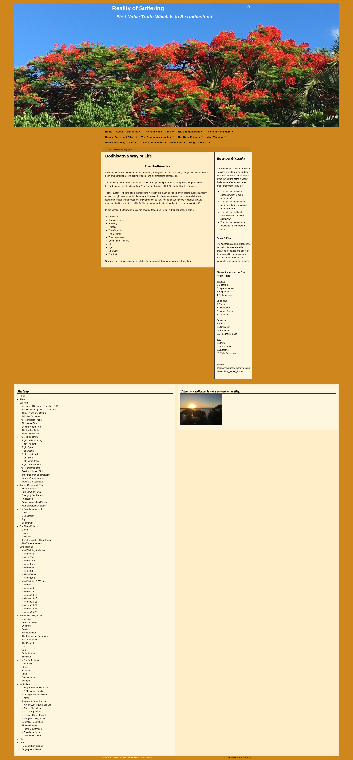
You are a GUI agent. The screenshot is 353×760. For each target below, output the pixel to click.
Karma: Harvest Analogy (34, 506)
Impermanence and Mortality (36, 475)
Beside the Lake (32, 732)
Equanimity (27, 523)
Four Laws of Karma (32, 492)
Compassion (28, 516)
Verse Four (29, 564)
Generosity (27, 663)
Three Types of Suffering (34, 413)
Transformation (29, 633)
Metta (26, 698)
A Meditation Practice (34, 691)
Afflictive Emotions (31, 416)
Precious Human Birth (32, 471)
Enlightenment (29, 653)
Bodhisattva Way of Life (119, 142)
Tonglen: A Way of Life (35, 718)
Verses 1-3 (29, 584)
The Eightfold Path (189, 131)
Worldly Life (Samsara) (33, 482)
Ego (24, 650)
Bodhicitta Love (29, 622)
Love (24, 512)
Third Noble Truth (30, 430)
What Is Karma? (29, 488)
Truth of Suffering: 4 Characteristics (39, 409)
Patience (26, 670)
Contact (203, 142)
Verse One (29, 554)
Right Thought (29, 444)
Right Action (28, 451)
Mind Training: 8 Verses (33, 550)
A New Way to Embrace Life (37, 705)
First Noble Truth (30, 423)
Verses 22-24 (30, 609)
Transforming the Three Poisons (37, 540)
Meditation (176, 142)
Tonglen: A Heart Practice (34, 701)
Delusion (26, 536)
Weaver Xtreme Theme (241, 757)
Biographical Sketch (32, 749)
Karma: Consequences (33, 478)
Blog (192, 142)
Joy (23, 519)
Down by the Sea (32, 735)
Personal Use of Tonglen (36, 715)
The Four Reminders (218, 131)
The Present (28, 643)
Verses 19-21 (30, 605)
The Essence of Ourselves (35, 636)
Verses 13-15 (30, 598)
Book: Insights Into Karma (34, 502)
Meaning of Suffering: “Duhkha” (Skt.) (40, 406)
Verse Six (28, 571)
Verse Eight (29, 578)
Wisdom (26, 681)
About (119, 131)
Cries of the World (33, 708)
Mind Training (215, 137)
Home (108, 131)
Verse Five (29, 567)
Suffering (132, 131)
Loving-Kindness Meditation (35, 687)
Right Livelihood (30, 454)
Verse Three (30, 560)
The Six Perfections (151, 142)
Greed (25, 530)
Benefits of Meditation (32, 722)
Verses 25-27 (30, 612)
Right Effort (27, 458)
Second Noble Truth (31, 427)
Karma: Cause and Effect (120, 137)
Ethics (25, 667)
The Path (26, 657)
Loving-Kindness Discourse (37, 694)
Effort (24, 674)
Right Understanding (32, 440)
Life (23, 646)
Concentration (29, 677)
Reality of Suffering (138, 8)
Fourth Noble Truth (31, 433)
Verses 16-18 (30, 602)
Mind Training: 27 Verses (34, 581)
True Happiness (29, 639)
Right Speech (28, 447)
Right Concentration (31, 464)
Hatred (25, 533)
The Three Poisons (189, 137)
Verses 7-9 (29, 591)
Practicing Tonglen (33, 711)
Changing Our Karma (32, 495)
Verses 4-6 (29, 588)
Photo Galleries (29, 725)
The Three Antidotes (32, 543)
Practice (26, 629)
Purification (27, 499)
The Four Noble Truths (157, 131)
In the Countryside (33, 729)
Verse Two (29, 557)
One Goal (26, 619)
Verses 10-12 (30, 595)
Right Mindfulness (30, 461)
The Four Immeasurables (156, 137)
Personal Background (32, 746)
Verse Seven (30, 574)
